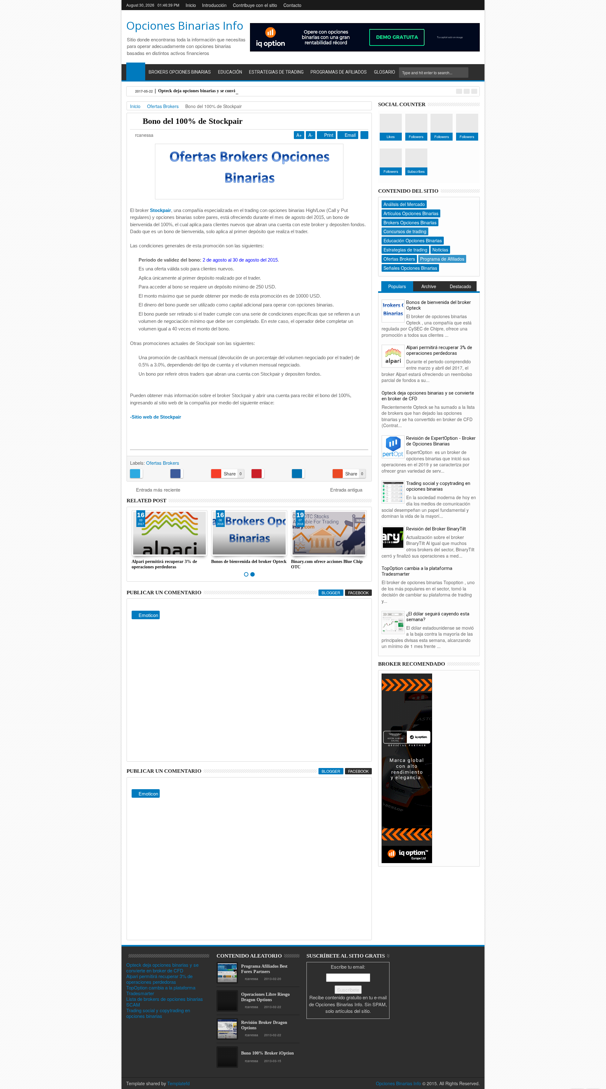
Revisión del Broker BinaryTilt (436, 529)
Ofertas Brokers (162, 462)
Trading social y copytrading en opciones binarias (438, 486)
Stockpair (160, 210)
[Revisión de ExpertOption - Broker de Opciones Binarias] (393, 446)
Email (349, 135)
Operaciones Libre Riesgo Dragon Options (265, 997)
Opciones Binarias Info (184, 25)
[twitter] (455, 5)
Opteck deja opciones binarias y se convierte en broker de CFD (218, 90)
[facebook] (435, 5)
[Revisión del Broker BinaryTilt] (393, 536)
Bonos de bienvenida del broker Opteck (249, 561)
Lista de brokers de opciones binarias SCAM (164, 1001)
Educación (230, 72)
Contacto (292, 5)
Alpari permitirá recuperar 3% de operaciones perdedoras (439, 350)
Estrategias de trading (405, 249)
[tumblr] (465, 5)
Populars (397, 286)
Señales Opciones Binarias (410, 268)
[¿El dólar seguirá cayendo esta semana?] (393, 621)
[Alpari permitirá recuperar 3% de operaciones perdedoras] (393, 355)
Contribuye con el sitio (255, 5)
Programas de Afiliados (339, 72)
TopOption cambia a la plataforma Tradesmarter (160, 990)
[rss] (475, 5)
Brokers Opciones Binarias (180, 72)
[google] (445, 5)
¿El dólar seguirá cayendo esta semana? (437, 616)
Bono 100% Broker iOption (267, 1053)
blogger (331, 592)
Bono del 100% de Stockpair (193, 121)
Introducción (214, 5)
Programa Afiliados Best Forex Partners (264, 969)
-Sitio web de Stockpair (155, 417)
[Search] (475, 72)
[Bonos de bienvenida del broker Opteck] (393, 310)
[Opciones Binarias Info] (135, 71)
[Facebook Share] (188, 473)
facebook (358, 592)
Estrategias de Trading (276, 72)
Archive (428, 286)
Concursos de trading (404, 231)
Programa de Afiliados (442, 259)
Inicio (191, 5)
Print (328, 135)
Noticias (440, 249)
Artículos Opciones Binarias (410, 213)
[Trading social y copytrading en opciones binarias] (393, 491)
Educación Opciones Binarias (412, 240)
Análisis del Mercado (404, 204)
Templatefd (178, 1083)
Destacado (460, 286)
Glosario (384, 72)
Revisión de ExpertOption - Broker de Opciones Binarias (441, 441)
